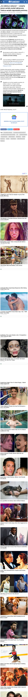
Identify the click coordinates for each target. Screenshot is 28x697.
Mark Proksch (11, 136)
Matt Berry (18, 136)
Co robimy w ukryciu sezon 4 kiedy (8, 134)
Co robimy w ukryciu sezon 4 (19, 132)
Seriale (7, 138)
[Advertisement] (14, 157)
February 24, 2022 (7, 66)
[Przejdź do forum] (3, 2)
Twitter (10, 129)
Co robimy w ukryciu (8, 132)
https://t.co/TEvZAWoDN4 (16, 62)
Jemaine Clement (23, 134)
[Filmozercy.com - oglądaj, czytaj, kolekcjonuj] (14, 2)
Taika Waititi (13, 138)
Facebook (4, 129)
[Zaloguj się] (24, 2)
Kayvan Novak (4, 136)
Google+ (17, 129)
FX (17, 134)
